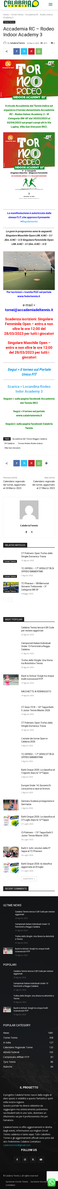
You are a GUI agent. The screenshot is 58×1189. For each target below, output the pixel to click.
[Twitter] (24, 51)
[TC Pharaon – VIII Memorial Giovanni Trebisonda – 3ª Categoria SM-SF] (11, 587)
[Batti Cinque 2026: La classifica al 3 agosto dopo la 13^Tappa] (11, 773)
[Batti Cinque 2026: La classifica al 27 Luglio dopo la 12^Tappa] (11, 820)
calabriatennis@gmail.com (16, 1145)
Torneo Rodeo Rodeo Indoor (30, 443)
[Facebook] (16, 51)
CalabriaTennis (17, 43)
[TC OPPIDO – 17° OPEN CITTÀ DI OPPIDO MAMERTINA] (11, 572)
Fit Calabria (10, 443)
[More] (46, 463)
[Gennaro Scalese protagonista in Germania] (11, 805)
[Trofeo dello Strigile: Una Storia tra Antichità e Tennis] (11, 664)
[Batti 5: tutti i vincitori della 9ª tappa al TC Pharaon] (11, 852)
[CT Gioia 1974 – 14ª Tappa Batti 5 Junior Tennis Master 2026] (11, 711)
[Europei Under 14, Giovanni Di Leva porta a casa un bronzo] (11, 789)
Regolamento (30, 221)
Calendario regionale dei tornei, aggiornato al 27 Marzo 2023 (43, 485)
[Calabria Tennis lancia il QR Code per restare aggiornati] (11, 631)
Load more (28, 878)
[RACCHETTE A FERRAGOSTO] (11, 695)
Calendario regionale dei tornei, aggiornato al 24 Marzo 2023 (14, 485)
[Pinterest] (31, 51)
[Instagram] (25, 1159)
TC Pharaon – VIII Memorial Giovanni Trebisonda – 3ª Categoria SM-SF (35, 586)
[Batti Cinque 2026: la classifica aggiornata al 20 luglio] (11, 867)
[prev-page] (5, 599)
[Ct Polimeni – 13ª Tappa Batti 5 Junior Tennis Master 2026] (11, 836)
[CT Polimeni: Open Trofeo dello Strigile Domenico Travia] (11, 557)
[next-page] (10, 599)
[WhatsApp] (39, 51)
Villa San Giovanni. (13, 448)
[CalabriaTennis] (5, 43)
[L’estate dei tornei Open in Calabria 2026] (11, 742)
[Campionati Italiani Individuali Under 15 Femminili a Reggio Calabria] (11, 647)
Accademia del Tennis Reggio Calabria (30, 439)
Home (6, 14)
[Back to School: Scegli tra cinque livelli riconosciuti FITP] (11, 679)
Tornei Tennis (17, 14)
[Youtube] (41, 1159)
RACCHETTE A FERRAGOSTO (36, 691)
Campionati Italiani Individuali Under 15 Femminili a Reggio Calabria (36, 646)
